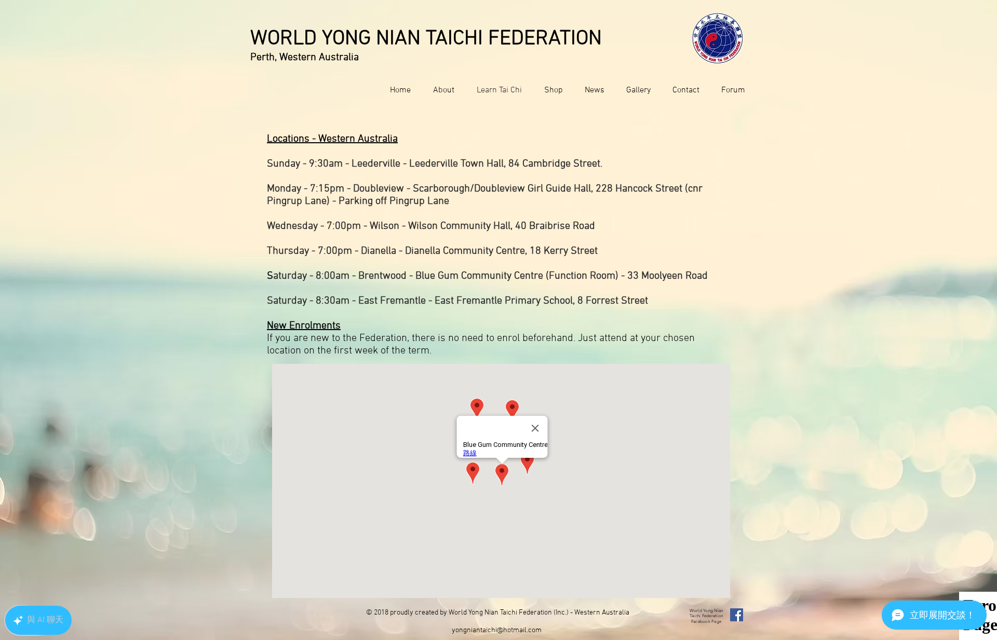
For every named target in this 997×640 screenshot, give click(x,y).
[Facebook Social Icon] (736, 614)
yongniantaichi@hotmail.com (497, 630)
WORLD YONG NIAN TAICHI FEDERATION (426, 38)
